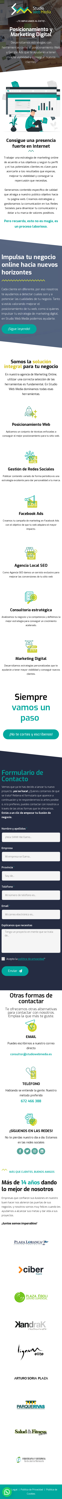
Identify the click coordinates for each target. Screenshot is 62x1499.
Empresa (7, 848)
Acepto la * (25, 959)
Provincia (7, 867)
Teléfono (7, 886)
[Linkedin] (42, 1151)
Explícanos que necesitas (17, 925)
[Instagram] (34, 1151)
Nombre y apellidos (14, 828)
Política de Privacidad (32, 1489)
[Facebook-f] (20, 1151)
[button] (19, 329)
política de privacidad (31, 959)
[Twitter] (27, 1151)
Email (5, 906)
